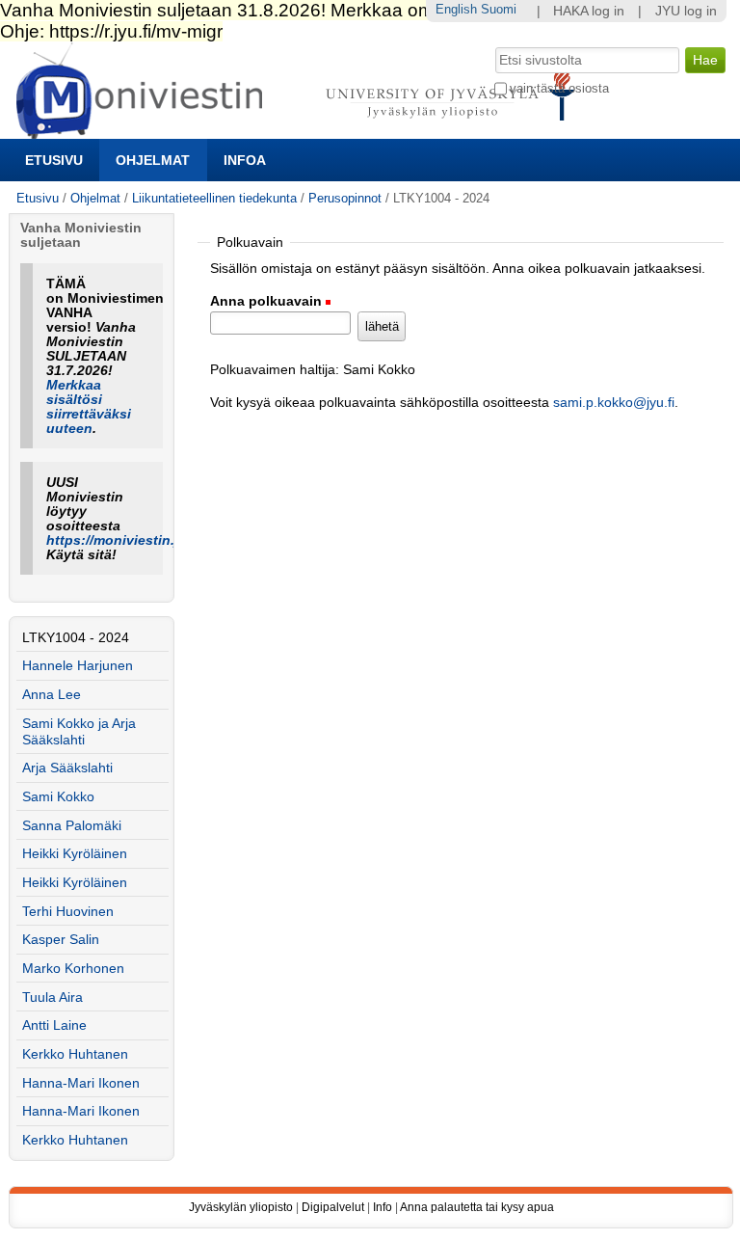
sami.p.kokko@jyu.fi (613, 402)
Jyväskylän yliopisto (241, 1207)
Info (382, 1207)
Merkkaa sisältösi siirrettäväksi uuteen (88, 407)
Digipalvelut (333, 1207)
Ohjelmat (153, 160)
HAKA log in (588, 11)
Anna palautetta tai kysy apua (477, 1207)
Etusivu (54, 160)
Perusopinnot (345, 198)
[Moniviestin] (301, 130)
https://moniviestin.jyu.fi (126, 540)
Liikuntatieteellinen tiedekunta (214, 198)
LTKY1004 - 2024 (75, 638)
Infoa (245, 160)
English (456, 9)
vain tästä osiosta (559, 88)
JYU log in (686, 11)
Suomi (498, 9)
